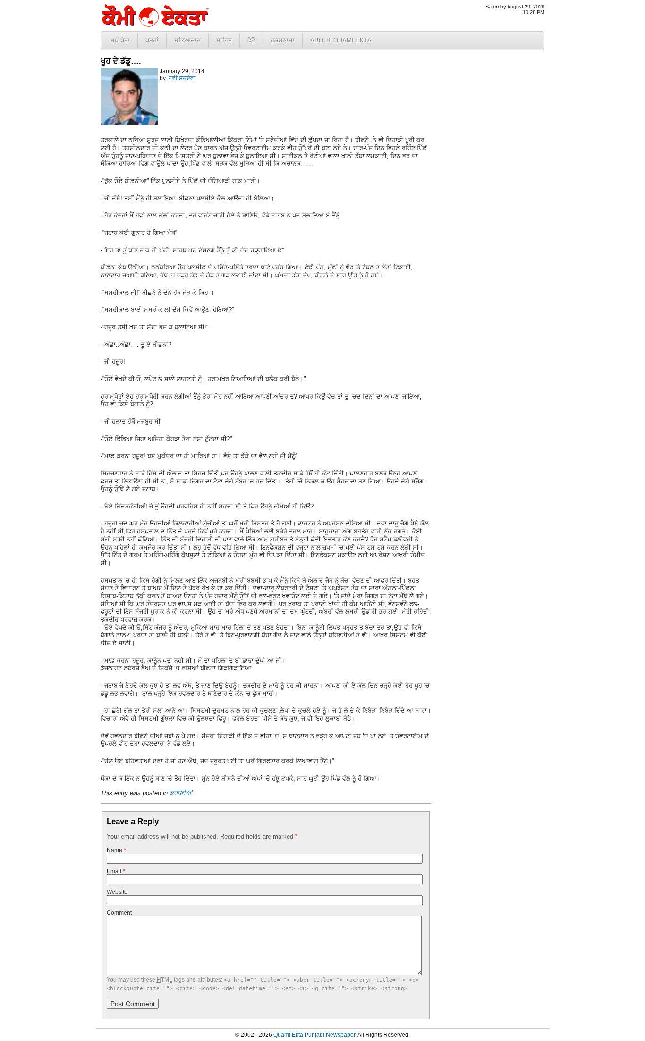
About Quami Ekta (341, 40)
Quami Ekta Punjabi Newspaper (314, 1035)
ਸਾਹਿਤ (224, 40)
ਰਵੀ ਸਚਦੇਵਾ (182, 78)
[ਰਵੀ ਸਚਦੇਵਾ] (129, 123)
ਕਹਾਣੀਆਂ (181, 793)
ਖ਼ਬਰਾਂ (152, 40)
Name (116, 850)
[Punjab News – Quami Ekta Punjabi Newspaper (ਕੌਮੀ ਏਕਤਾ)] (155, 25)
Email (116, 871)
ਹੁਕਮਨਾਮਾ (283, 40)
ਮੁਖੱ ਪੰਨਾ (120, 40)
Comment (119, 912)
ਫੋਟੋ (251, 40)
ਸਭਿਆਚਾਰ (187, 40)
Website (117, 892)
